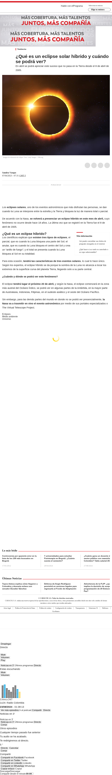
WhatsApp (107, 165)
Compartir (37, 710)
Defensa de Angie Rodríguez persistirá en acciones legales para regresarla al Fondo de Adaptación (60, 586)
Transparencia (80, 608)
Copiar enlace (7, 769)
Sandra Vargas (9, 172)
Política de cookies (45, 608)
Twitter (94, 165)
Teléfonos (105, 608)
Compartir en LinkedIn (11, 763)
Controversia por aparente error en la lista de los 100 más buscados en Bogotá (19, 558)
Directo (37, 665)
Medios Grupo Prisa (56, 625)
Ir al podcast (25, 710)
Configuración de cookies (63, 608)
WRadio (17, 8)
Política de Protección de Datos (25, 608)
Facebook (87, 165)
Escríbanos (56, 611)
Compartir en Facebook (12, 757)
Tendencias (21, 49)
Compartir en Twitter (10, 760)
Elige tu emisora (97, 10)
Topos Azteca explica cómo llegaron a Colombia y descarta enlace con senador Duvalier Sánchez (20, 586)
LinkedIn (100, 165)
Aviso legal (7, 608)
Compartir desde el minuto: (16, 774)
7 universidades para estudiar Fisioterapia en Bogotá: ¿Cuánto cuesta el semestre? (59, 558)
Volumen (5, 657)
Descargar (5, 771)
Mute (3, 655)
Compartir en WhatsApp (12, 766)
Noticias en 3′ (7, 665)
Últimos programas (24, 665)
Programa (78, 6)
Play (3, 660)
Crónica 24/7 (6, 699)
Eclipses (6, 314)
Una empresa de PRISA (56, 619)
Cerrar (4, 725)
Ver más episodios (10, 710)
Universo (6, 319)
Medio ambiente (10, 316)
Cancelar (13, 748)
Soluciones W (93, 608)
